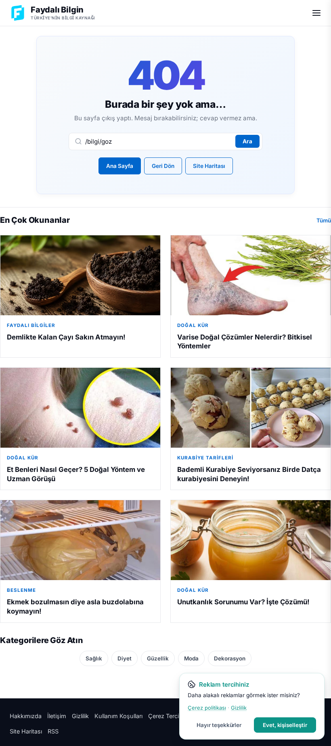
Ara (247, 141)
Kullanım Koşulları (118, 715)
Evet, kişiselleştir (285, 725)
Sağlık (94, 658)
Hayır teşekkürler (219, 725)
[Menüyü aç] (316, 13)
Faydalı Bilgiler (31, 325)
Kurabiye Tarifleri (205, 458)
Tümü (323, 220)
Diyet (124, 658)
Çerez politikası (207, 707)
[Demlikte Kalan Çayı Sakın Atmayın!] (80, 275)
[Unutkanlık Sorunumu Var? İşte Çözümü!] (251, 540)
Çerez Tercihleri (169, 715)
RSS (53, 731)
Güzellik (158, 658)
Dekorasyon (229, 658)
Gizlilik (80, 715)
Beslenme (21, 590)
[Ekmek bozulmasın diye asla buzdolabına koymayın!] (80, 540)
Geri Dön (163, 166)
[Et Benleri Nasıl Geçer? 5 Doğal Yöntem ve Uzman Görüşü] (80, 408)
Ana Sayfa (119, 166)
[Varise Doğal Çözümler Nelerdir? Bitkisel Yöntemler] (251, 275)
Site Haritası (209, 166)
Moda (191, 658)
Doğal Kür (193, 325)
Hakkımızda (26, 715)
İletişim (56, 715)
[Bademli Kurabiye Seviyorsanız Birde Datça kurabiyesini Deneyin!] (251, 408)
